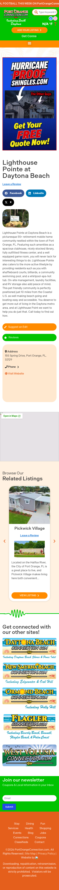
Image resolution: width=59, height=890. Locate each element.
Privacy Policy (46, 853)
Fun (42, 823)
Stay (17, 823)
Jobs (43, 832)
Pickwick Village (29, 528)
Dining (30, 823)
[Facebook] (51, 18)
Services (13, 828)
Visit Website (16, 373)
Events (17, 832)
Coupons (40, 837)
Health (29, 828)
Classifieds (21, 842)
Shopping (45, 828)
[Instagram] (55, 18)
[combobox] (44, 12)
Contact (39, 842)
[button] (29, 43)
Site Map (30, 853)
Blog (30, 832)
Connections (21, 837)
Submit (9, 807)
